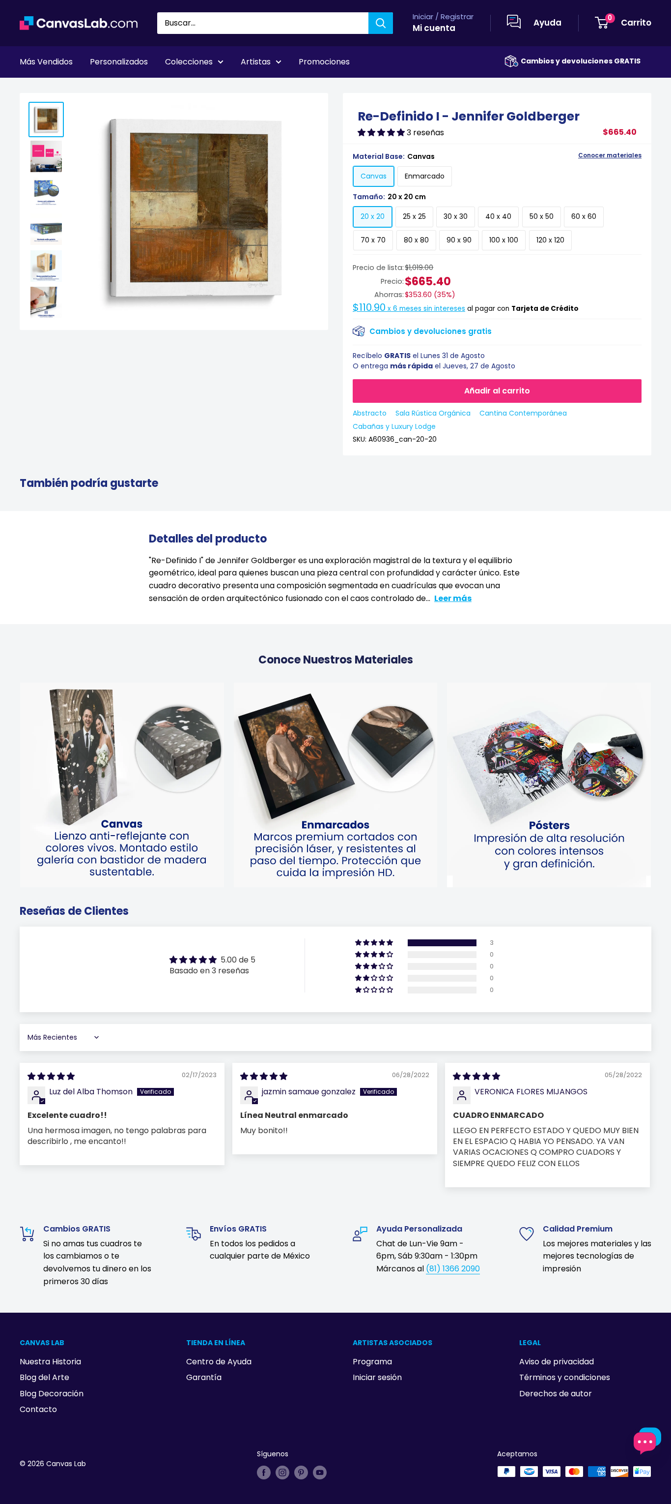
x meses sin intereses (409, 308)
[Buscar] (380, 23)
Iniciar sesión (377, 1377)
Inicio (28, 89)
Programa (372, 1361)
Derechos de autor (555, 1393)
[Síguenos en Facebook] (264, 1472)
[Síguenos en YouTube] (320, 1472)
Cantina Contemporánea (523, 413)
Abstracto (370, 413)
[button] (382, 132)
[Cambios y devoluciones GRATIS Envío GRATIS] (511, 61)
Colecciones (189, 61)
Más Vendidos (46, 61)
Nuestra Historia (50, 1361)
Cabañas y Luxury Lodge (394, 426)
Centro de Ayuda (219, 1361)
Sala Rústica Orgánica (433, 413)
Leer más (453, 598)
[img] (51, 1076)
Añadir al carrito (497, 390)
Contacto (38, 1409)
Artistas (256, 61)
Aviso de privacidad (556, 1361)
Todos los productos (82, 89)
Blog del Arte (44, 1377)
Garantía (204, 1377)
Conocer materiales (610, 155)
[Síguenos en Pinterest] (301, 1472)
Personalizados (119, 61)
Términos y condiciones (564, 1377)
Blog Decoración (52, 1393)
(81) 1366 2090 (453, 1268)
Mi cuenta (434, 28)
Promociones (324, 61)
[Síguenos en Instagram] (282, 1472)
